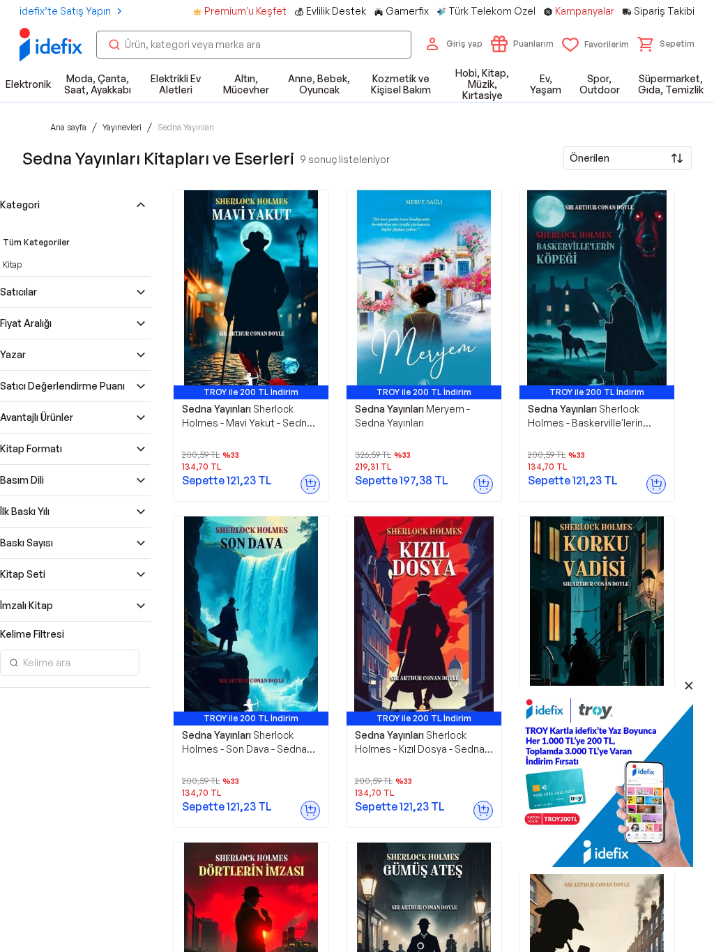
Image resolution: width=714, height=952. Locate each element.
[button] (665, 44)
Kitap (12, 264)
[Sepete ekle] (310, 484)
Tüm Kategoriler (36, 242)
